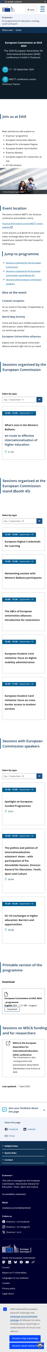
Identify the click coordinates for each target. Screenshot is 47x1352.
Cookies (6, 1283)
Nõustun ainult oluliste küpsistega (28, 1345)
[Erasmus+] (8, 9)
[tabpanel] (23, 433)
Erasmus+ (7, 1175)
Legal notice (8, 1293)
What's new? (7, 30)
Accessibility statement (14, 1194)
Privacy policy (8, 1288)
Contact (6, 1267)
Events (18, 30)
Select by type (9, 394)
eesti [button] (32, 10)
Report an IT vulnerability (14, 1272)
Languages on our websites (15, 1277)
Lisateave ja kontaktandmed (16, 1208)
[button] (11, 1129)
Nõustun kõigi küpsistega (25, 1338)
